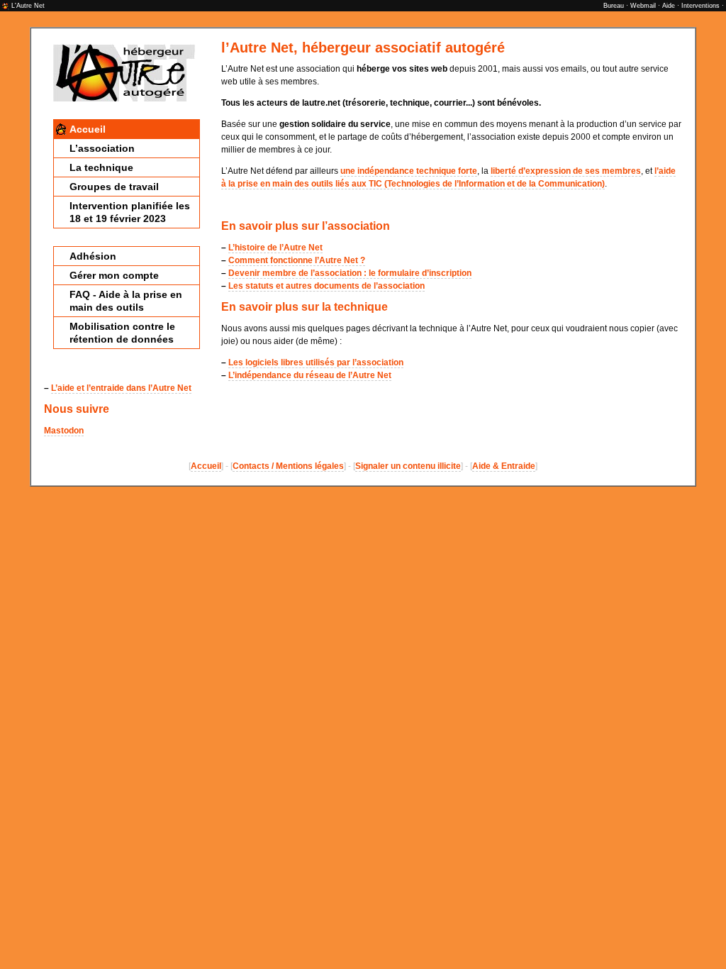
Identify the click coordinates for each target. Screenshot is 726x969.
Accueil (87, 129)
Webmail (643, 5)
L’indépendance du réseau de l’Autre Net (309, 375)
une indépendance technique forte (408, 171)
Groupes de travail (114, 186)
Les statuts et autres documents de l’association (326, 286)
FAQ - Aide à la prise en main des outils (125, 301)
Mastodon (64, 431)
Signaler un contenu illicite (408, 466)
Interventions (700, 5)
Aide (668, 5)
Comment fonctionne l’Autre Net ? (296, 260)
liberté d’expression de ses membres (566, 171)
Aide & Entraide (503, 466)
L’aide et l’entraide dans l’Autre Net (121, 388)
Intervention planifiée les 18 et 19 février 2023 (129, 212)
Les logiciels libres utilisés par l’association (315, 362)
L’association (102, 148)
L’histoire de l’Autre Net (275, 248)
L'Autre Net (28, 5)
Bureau (613, 5)
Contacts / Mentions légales (288, 466)
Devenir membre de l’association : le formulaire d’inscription (349, 273)
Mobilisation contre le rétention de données (122, 333)
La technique (101, 167)
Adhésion (92, 256)
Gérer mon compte (114, 275)
